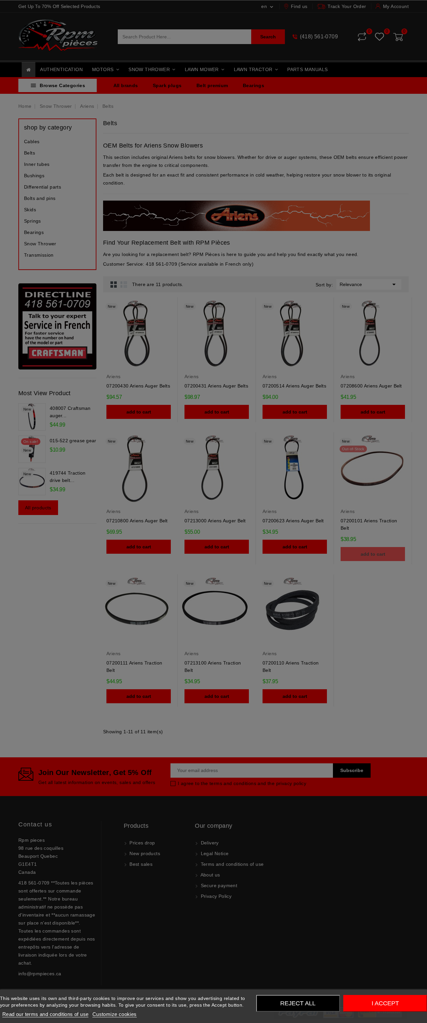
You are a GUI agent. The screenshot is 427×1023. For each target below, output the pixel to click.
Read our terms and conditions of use (45, 1014)
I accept (385, 1003)
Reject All (298, 1003)
